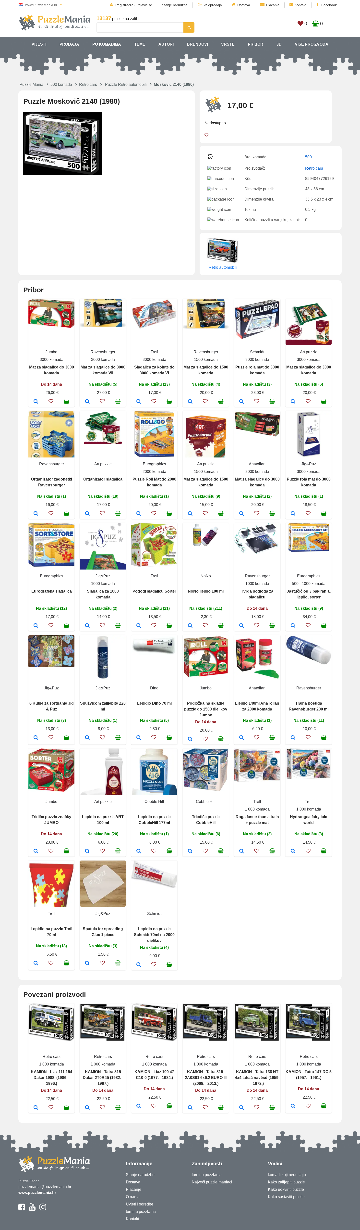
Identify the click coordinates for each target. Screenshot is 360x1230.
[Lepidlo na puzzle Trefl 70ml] (36, 963)
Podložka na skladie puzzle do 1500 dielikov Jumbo (205, 709)
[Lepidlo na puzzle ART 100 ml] (87, 851)
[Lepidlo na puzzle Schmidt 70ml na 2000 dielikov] (138, 965)
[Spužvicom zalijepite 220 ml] (87, 738)
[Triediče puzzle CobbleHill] (190, 851)
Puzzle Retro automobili (126, 84)
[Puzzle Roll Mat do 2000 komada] (138, 514)
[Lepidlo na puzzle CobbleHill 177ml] (138, 851)
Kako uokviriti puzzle (286, 1189)
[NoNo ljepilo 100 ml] (190, 626)
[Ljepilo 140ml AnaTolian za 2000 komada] (241, 738)
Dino (154, 688)
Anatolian (257, 464)
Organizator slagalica (102, 479)
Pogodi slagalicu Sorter (154, 591)
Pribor (255, 44)
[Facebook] (21, 1209)
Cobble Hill (154, 801)
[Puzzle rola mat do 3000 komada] (241, 402)
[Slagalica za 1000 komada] (87, 626)
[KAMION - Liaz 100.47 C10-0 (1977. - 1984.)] (138, 1106)
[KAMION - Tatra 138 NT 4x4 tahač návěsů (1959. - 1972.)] (241, 1108)
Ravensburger (103, 352)
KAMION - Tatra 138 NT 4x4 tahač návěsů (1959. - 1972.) (257, 1078)
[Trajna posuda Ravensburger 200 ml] (293, 738)
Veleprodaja (213, 5)
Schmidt (257, 352)
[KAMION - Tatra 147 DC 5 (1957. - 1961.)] (293, 1106)
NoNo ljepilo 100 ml (206, 591)
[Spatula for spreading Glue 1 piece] (87, 963)
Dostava (243, 5)
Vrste (228, 44)
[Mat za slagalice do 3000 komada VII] (87, 402)
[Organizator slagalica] (87, 514)
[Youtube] (32, 1209)
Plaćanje (272, 5)
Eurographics (154, 464)
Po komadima (106, 44)
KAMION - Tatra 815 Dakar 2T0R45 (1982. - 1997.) (103, 1078)
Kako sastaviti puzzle (286, 1197)
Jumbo (51, 352)
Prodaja (69, 44)
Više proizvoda (311, 44)
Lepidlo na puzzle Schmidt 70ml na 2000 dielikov (154, 935)
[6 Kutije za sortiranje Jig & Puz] (36, 738)
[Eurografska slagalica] (36, 626)
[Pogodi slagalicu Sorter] (138, 626)
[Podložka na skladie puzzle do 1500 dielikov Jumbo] (190, 739)
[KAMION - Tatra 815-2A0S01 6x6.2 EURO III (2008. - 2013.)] (190, 1108)
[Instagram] (42, 1209)
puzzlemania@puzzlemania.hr (44, 1187)
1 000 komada (257, 809)
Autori (166, 44)
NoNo (206, 576)
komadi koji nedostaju (287, 1175)
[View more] (51, 326)
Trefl (154, 352)
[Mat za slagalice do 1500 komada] (190, 402)
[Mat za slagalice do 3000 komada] (36, 402)
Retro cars (88, 84)
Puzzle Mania (31, 84)
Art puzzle (308, 352)
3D (279, 44)
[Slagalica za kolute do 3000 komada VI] (138, 402)
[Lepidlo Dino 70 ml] (138, 738)
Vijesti (39, 44)
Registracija (124, 5)
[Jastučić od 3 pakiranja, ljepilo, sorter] (293, 626)
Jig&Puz (308, 464)
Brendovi (197, 44)
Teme (139, 44)
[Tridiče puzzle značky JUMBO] (36, 851)
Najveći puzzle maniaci (212, 1182)
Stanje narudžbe (175, 5)
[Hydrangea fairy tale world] (293, 851)
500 (308, 157)
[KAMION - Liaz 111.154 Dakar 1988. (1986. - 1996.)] (36, 1108)
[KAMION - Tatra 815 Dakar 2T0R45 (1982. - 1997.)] (87, 1108)
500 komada (61, 84)
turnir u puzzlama (141, 1211)
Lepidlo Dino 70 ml (154, 703)
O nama (133, 1197)
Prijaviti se (144, 5)
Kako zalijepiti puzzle (286, 1182)
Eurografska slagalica (51, 591)
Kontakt (300, 5)
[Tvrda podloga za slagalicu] (241, 626)
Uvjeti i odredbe (139, 1204)
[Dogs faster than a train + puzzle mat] (241, 851)
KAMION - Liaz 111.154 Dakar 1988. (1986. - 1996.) (51, 1078)
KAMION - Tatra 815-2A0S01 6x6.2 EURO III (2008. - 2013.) (206, 1078)
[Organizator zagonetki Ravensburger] (36, 514)
